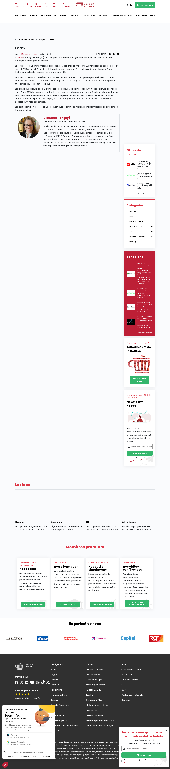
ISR (130, 231)
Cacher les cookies (28, 756)
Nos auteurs (127, 674)
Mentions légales (129, 679)
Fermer (11, 756)
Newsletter (19, 6)
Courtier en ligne (94, 679)
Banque (132, 211)
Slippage (19, 522)
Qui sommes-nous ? (131, 669)
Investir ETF (91, 710)
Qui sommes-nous (139, 379)
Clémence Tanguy (29, 54)
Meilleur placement (95, 684)
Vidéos (55, 6)
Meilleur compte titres (97, 705)
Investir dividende (94, 715)
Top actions (88, 15)
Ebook (29, 6)
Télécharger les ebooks (33, 604)
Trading (103, 15)
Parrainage (56, 730)
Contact (125, 700)
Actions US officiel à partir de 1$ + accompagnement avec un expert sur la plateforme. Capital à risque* (144, 321)
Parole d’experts (59, 720)
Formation (66, 6)
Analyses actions (59, 695)
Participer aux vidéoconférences (137, 603)
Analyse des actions (121, 15)
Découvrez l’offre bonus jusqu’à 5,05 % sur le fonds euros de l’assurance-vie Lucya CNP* (144, 306)
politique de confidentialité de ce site (136, 762)
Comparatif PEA (94, 700)
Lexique (38, 6)
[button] (5, 765)
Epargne (55, 684)
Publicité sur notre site (132, 695)
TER (87, 522)
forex (20, 57)
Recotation (56, 522)
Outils (47, 6)
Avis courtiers (48, 15)
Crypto (74, 15)
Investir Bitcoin (93, 674)
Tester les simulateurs (102, 604)
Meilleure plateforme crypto (100, 720)
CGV (123, 689)
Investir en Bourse (95, 669)
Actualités (20, 15)
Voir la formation (67, 604)
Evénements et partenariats (65, 725)
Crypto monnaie (136, 221)
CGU (123, 684)
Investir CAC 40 (93, 689)
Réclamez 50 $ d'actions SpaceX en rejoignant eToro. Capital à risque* (144, 293)
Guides (33, 15)
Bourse (63, 15)
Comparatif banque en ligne (100, 725)
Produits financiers (137, 236)
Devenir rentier (135, 226)
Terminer (46, 756)
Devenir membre (145, 5)
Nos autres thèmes (145, 15)
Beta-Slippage (128, 522)
